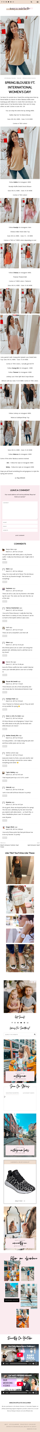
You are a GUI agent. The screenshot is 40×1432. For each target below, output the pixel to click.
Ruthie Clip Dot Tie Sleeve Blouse (20, 115)
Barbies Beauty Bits (12, 735)
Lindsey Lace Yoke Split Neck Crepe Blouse (20, 376)
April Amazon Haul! (34, 845)
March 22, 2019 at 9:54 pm (14, 738)
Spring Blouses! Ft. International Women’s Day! (20, 87)
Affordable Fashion (10, 78)
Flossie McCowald (11, 681)
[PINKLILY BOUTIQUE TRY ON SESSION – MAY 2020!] (20, 899)
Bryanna (8, 802)
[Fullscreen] (36, 1364)
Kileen (8, 642)
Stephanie (9, 588)
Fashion (19, 78)
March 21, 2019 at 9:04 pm (14, 610)
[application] (20, 1354)
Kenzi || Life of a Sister (13, 716)
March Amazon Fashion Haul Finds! (9, 846)
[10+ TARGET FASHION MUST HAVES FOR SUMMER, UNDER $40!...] (20, 870)
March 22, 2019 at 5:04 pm (14, 701)
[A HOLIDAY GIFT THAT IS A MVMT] (20, 929)
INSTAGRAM (28, 1275)
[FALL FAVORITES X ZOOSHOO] (20, 958)
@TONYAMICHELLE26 (11, 1300)
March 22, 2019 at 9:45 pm (14, 718)
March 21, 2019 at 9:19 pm (14, 630)
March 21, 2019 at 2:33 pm (14, 552)
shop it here (19, 1201)
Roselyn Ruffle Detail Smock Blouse (20, 186)
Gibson (13, 102)
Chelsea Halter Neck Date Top (20, 232)
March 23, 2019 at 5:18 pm (14, 755)
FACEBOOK (20, 1320)
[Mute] (33, 1364)
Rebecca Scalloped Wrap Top (20, 417)
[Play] (4, 1364)
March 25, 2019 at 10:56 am (15, 789)
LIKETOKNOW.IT (12, 1273)
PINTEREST (13, 1286)
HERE (32, 111)
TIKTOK (29, 1298)
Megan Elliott (10, 827)
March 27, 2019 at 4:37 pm (14, 804)
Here (29, 227)
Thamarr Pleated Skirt (20, 277)
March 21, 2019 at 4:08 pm (14, 571)
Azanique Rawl (10, 699)
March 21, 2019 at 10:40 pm (15, 664)
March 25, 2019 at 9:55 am (14, 774)
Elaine (8, 569)
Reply (4, 562)
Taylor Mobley (10, 772)
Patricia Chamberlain (12, 608)
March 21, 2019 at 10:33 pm (15, 645)
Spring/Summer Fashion (29, 78)
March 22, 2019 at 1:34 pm (14, 684)
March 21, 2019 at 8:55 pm (14, 591)
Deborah (8, 787)
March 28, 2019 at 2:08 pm (14, 829)
